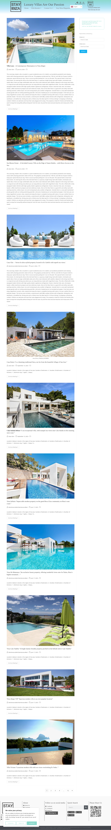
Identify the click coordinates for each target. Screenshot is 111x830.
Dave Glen (11, 69)
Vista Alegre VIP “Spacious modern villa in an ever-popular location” (30, 699)
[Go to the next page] (72, 790)
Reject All (21, 823)
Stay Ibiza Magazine (63, 8)
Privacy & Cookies (87, 827)
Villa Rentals (35, 8)
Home (26, 8)
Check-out (82, 44)
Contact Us (48, 8)
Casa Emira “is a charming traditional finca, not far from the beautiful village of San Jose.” (37, 362)
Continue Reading (14, 108)
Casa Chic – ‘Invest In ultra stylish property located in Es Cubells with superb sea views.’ (36, 262)
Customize (10, 823)
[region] (21, 817)
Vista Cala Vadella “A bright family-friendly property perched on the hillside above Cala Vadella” (39, 649)
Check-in (81, 37)
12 (68, 790)
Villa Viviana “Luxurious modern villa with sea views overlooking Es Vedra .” (33, 767)
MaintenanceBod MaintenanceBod (18, 266)
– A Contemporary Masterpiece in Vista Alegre (26, 66)
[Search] (86, 807)
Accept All (31, 823)
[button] (71, 812)
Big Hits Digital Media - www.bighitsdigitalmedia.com (58, 828)
